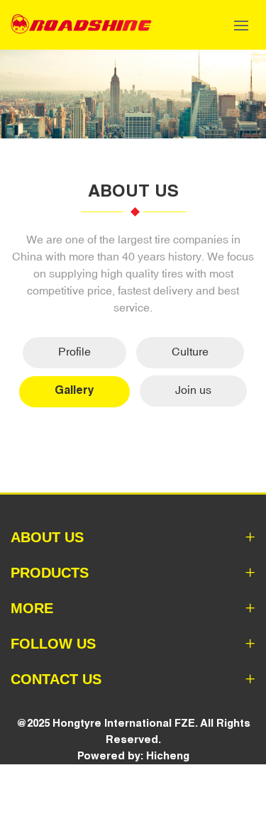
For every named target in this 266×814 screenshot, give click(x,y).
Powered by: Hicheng (133, 755)
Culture (190, 351)
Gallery (74, 390)
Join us (193, 389)
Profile (74, 351)
